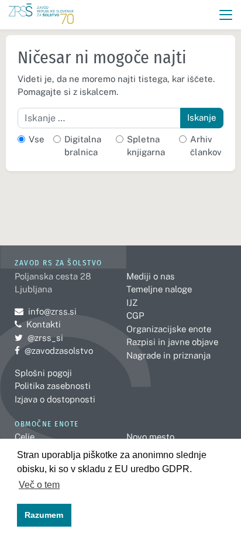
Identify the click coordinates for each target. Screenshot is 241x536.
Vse (36, 139)
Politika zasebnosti (53, 386)
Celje (25, 437)
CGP (135, 315)
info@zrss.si (46, 311)
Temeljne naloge (159, 289)
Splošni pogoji (43, 373)
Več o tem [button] (39, 485)
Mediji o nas (150, 276)
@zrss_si (39, 338)
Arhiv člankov (206, 146)
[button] (226, 15)
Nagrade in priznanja (168, 355)
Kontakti (43, 324)
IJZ (131, 303)
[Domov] (41, 15)
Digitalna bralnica (82, 146)
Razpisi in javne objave (172, 342)
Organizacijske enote (168, 329)
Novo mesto (150, 437)
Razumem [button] (44, 515)
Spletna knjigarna (146, 146)
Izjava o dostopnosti (55, 399)
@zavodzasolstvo (54, 351)
